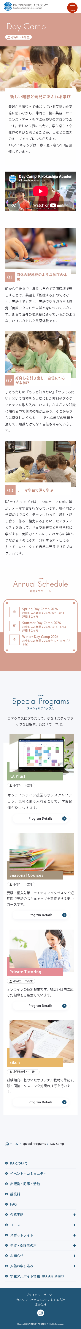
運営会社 (40, 1304)
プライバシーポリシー (40, 1294)
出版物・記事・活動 (25, 1183)
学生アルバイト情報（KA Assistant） (38, 1276)
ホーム (14, 1143)
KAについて (19, 1163)
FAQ (13, 1204)
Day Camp (57, 1143)
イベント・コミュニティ (28, 1173)
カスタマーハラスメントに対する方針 (40, 1299)
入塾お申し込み (21, 1266)
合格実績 (17, 1214)
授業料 (15, 1194)
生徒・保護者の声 (23, 1245)
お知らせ (17, 1255)
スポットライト (21, 1235)
